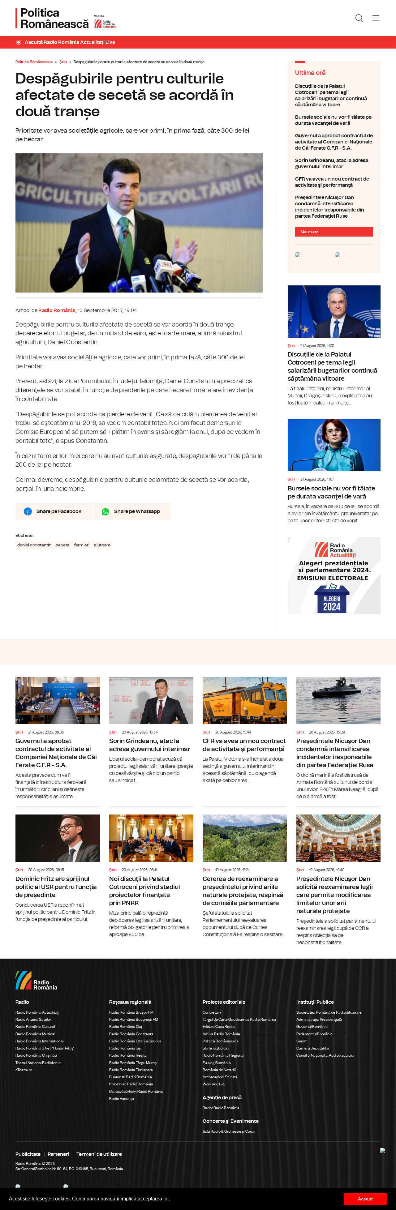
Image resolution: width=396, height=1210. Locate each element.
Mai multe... (311, 232)
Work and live (214, 1084)
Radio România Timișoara (131, 1070)
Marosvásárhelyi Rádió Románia (136, 1091)
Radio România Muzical (35, 1034)
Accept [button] (365, 1198)
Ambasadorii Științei (220, 1077)
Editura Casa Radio (219, 1026)
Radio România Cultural (35, 1026)
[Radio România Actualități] (65, 18)
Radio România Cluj (125, 1026)
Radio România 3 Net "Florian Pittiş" (45, 1048)
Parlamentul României (315, 1034)
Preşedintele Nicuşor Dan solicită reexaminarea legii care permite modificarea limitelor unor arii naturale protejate (338, 876)
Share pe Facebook (59, 511)
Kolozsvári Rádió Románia (131, 1084)
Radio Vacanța (121, 1099)
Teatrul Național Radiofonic (38, 1063)
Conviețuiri (212, 1012)
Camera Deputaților (312, 1048)
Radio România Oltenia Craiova (135, 1041)
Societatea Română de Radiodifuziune (329, 1012)
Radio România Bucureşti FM (133, 1019)
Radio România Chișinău (36, 1055)
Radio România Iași (125, 1048)
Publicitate (28, 1154)
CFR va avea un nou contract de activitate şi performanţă (334, 182)
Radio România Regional (223, 1055)
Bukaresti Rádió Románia (130, 1077)
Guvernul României (312, 1026)
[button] (172, 1199)
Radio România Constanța (131, 1034)
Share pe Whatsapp (137, 511)
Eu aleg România (217, 1063)
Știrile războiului (216, 1048)
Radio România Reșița (128, 1055)
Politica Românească (34, 62)
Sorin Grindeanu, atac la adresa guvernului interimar (334, 163)
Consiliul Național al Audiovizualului (325, 1055)
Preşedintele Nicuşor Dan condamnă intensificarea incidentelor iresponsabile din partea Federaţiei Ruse (334, 206)
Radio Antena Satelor (33, 1019)
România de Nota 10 (219, 1070)
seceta (63, 545)
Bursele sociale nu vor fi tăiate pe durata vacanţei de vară (334, 120)
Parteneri (58, 1154)
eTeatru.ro (23, 1070)
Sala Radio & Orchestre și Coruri (229, 1131)
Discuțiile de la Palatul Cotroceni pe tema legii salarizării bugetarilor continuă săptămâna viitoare (334, 95)
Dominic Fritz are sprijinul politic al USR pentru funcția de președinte (57, 865)
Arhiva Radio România (221, 1034)
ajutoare (102, 545)
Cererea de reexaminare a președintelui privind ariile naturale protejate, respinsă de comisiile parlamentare (245, 872)
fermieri (81, 545)
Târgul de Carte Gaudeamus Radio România (239, 1019)
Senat (301, 1041)
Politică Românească (221, 1041)
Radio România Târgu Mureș (133, 1063)
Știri (63, 62)
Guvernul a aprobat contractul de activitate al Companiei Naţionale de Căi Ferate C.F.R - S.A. (334, 142)
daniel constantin (34, 545)
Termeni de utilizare (99, 1154)
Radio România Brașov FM (131, 1012)
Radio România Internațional (39, 1041)
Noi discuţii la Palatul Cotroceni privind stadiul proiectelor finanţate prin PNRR (151, 872)
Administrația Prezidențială (319, 1019)
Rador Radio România (221, 1108)
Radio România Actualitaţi (37, 1012)
